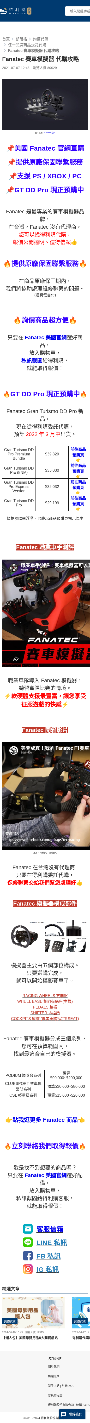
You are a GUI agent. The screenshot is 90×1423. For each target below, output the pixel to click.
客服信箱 (49, 1229)
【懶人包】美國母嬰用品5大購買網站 (30, 1338)
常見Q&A (67, 1386)
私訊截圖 (31, 360)
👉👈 (45, 1120)
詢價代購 (40, 39)
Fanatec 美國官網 (46, 337)
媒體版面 (54, 1376)
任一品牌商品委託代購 (27, 45)
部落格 (21, 39)
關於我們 (54, 1366)
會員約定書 (55, 1395)
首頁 (6, 39)
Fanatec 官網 (49, 133)
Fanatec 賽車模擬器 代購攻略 (33, 51)
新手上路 (54, 1386)
